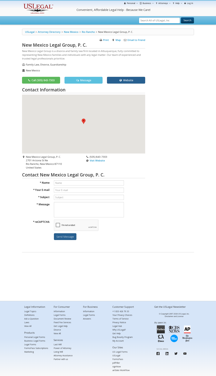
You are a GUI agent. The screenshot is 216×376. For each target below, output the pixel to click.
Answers (87, 318)
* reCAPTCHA (41, 222)
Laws (26, 322)
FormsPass (117, 359)
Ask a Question (31, 318)
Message (85, 80)
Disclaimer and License (174, 316)
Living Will (58, 351)
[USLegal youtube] (184, 353)
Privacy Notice (119, 322)
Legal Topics (30, 311)
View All (27, 326)
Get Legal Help (61, 326)
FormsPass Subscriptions (36, 348)
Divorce (57, 329)
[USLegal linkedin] (167, 353)
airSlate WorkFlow (121, 370)
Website (127, 80)
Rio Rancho (88, 32)
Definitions (29, 315)
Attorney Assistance (63, 355)
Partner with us (61, 359)
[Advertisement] (108, 276)
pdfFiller (116, 362)
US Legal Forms (120, 351)
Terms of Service (120, 318)
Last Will (58, 344)
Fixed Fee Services (62, 322)
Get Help (116, 333)
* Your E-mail (41, 190)
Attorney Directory (49, 32)
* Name (45, 182)
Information (59, 311)
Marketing (29, 351)
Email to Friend (136, 40)
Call (43, 80)
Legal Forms (30, 344)
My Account (118, 340)
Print (106, 40)
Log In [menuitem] (189, 3)
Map (118, 40)
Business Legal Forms (34, 340)
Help (177, 3)
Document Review (62, 318)
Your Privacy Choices (122, 315)
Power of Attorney (62, 348)
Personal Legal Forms (34, 337)
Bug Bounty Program (122, 337)
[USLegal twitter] (176, 353)
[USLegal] (38, 4)
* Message (43, 204)
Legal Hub (117, 326)
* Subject (44, 197)
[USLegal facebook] (158, 353)
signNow (116, 366)
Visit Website (97, 160)
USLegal (30, 32)
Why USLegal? (119, 329)
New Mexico (71, 32)
